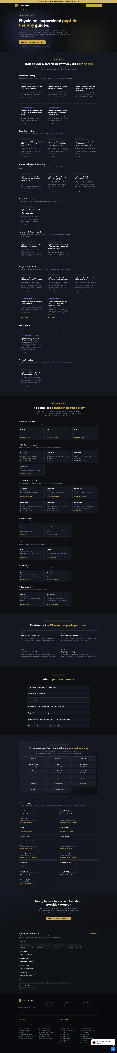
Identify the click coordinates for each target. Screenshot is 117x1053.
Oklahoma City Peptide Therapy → (68, 866)
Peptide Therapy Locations (51, 1006)
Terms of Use (86, 1009)
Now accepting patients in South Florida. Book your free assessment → (58, 1)
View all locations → (93, 803)
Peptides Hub (63, 1022)
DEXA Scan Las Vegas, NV (44, 947)
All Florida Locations (23, 1022)
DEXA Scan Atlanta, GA (60, 947)
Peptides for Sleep (84, 1040)
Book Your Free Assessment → (58, 918)
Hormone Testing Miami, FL (28, 961)
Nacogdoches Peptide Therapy (46, 1032)
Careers (66, 1009)
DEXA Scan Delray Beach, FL (42, 944)
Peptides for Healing (84, 1042)
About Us (66, 1002)
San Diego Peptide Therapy (45, 1028)
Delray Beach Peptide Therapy (26, 1024)
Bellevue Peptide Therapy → (27, 874)
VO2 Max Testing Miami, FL (27, 968)
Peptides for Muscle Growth (86, 1038)
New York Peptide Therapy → (67, 831)
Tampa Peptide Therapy (44, 1026)
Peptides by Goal (49, 1002)
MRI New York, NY (52, 982)
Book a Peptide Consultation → (32, 42)
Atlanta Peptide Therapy (44, 1030)
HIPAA (84, 1004)
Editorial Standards (87, 1006)
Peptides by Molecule (50, 1004)
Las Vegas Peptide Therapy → (67, 840)
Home (20, 9)
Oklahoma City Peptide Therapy (26, 1036)
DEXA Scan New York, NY (75, 944)
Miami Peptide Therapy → (26, 813)
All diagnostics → (94, 933)
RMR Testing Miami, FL (26, 954)
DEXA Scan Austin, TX (76, 947)
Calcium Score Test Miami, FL (28, 989)
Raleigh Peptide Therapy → (26, 866)
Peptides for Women (84, 1022)
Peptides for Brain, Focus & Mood (87, 1030)
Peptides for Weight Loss (85, 1024)
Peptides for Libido (64, 1040)
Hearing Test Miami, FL (26, 975)
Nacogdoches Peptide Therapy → (28, 857)
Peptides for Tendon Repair (66, 1042)
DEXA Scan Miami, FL (26, 944)
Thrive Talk (66, 1011)
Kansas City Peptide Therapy (45, 1038)
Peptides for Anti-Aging (65, 1024)
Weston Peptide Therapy (44, 1024)
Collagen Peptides (84, 1036)
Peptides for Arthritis (65, 1036)
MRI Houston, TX (66, 982)
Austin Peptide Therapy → (66, 848)
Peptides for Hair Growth (85, 1032)
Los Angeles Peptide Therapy (25, 1034)
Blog (83, 5)
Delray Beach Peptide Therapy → (68, 813)
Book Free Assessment (94, 5)
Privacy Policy (86, 1002)
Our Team (66, 1004)
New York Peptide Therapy (25, 1028)
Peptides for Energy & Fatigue (67, 1030)
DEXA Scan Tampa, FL (59, 944)
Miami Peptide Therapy (44, 1022)
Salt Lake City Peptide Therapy (26, 1038)
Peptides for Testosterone (86, 1026)
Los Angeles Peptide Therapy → (68, 857)
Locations (75, 5)
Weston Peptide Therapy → (27, 822)
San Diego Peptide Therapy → (27, 840)
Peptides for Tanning (84, 1034)
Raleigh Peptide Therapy (44, 1034)
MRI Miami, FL (24, 982)
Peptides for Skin (64, 1032)
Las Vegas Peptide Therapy (25, 1030)
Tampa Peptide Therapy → (26, 831)
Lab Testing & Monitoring (50, 1009)
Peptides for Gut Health (85, 1028)
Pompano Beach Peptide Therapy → (69, 822)
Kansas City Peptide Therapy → (27, 883)
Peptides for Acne (64, 1034)
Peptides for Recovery (65, 1028)
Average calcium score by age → (38, 985)
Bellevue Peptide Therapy (44, 1036)
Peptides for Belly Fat (65, 1038)
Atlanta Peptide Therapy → (26, 848)
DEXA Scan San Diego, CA (27, 947)
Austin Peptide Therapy (24, 1032)
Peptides (67, 5)
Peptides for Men (64, 1026)
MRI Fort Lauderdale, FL (38, 982)
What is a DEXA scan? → (32, 941)
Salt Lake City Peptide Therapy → (68, 874)
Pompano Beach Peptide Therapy (26, 1026)
